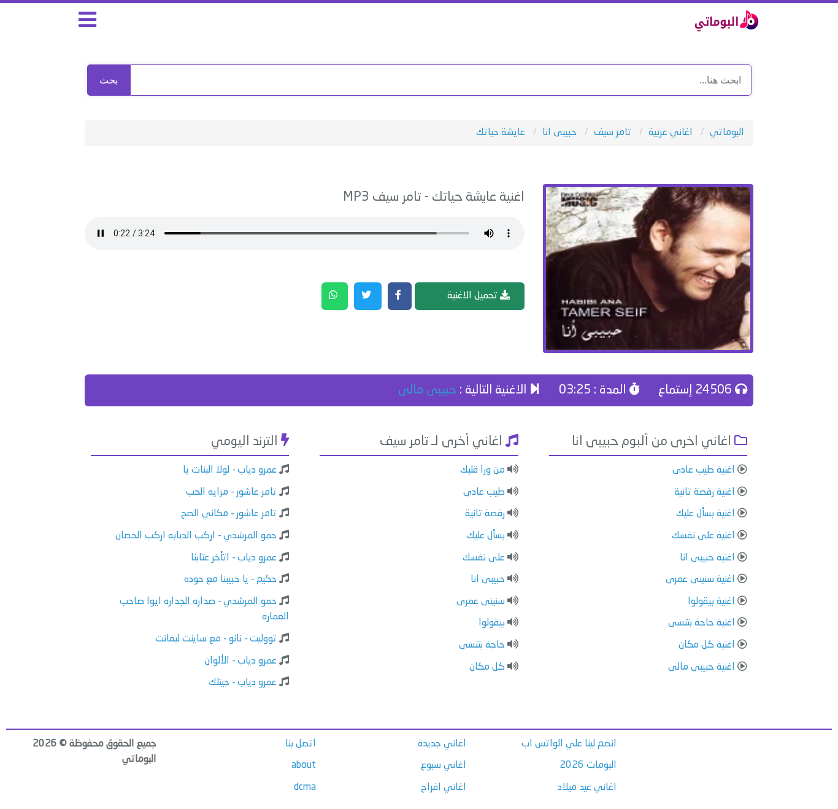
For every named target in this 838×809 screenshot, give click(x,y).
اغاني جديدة (442, 744)
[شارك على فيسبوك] (400, 296)
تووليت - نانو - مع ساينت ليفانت (216, 639)
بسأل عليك (486, 536)
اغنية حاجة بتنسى (701, 623)
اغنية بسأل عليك (705, 514)
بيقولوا (492, 623)
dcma (305, 787)
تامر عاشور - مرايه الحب (231, 492)
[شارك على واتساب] (334, 296)
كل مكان (487, 667)
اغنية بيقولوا (711, 601)
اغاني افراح (443, 787)
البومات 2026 (588, 765)
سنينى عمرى (480, 601)
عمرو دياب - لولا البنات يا (230, 470)
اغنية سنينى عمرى (700, 579)
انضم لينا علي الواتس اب (569, 744)
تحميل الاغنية (473, 296)
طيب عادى (484, 492)
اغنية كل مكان (706, 645)
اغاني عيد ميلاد (587, 787)
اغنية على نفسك (703, 536)
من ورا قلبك (482, 470)
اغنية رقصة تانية (704, 492)
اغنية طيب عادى (703, 470)
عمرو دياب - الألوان (240, 661)
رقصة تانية (485, 514)
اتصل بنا (300, 744)
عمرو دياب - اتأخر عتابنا (234, 558)
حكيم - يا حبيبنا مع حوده (230, 579)
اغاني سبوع (443, 765)
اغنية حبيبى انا (707, 558)
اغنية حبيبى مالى (701, 667)
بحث (108, 80)
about (303, 765)
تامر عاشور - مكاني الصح (229, 514)
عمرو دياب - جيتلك (243, 682)
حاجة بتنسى (482, 645)
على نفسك (484, 558)
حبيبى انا (488, 579)
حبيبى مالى (427, 390)
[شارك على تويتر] (368, 296)
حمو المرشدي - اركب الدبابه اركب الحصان (196, 536)
